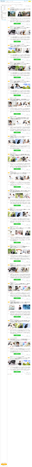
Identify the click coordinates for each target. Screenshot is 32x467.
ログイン (27, 1)
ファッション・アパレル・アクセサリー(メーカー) (4, 10)
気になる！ (23, 23)
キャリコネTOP (11, 1)
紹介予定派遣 (3, 13)
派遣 (5, 13)
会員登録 (29, 1)
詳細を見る (17, 23)
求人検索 (25, 1)
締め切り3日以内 (4, 17)
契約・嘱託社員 (5, 12)
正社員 (2, 12)
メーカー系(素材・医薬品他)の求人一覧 (8, 2)
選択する (4, 6)
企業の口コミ (8, 1)
